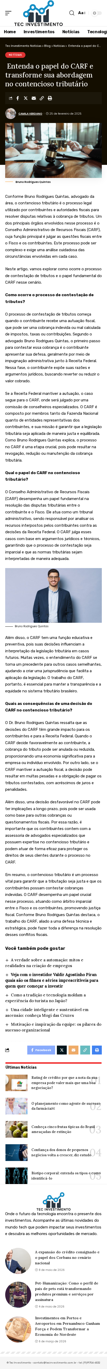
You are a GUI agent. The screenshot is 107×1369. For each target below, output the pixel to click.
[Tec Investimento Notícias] (38, 13)
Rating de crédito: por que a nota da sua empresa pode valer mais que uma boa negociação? (64, 1082)
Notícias (15, 55)
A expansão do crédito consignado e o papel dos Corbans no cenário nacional (67, 1257)
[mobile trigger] (9, 13)
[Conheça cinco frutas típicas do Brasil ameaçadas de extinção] (16, 1129)
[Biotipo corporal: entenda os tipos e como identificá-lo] (16, 1176)
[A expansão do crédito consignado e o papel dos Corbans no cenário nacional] (18, 1261)
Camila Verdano (30, 114)
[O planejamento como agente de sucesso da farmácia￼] (16, 1106)
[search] (72, 13)
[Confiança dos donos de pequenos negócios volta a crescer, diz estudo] (16, 1152)
